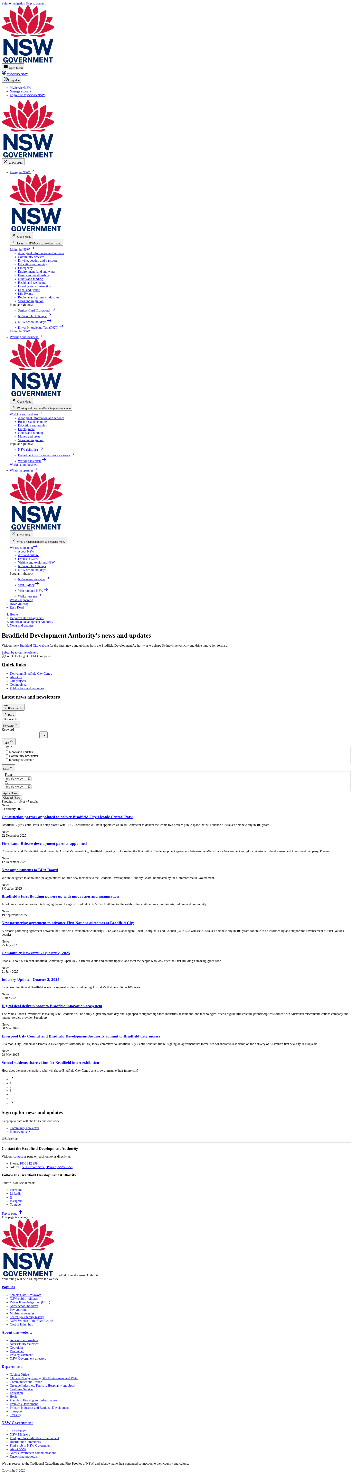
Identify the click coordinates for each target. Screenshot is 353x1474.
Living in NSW (22, 249)
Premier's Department (24, 1404)
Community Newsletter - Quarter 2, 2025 (36, 953)
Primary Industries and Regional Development (39, 1407)
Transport (16, 1411)
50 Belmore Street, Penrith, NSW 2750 (47, 1167)
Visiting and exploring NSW (36, 562)
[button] (12, 1079)
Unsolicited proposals (24, 1456)
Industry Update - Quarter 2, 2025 (30, 979)
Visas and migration (31, 301)
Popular (8, 1287)
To (6, 782)
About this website (17, 1332)
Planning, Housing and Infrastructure (33, 1400)
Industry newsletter (21, 760)
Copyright (16, 1347)
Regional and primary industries (38, 297)
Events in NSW (28, 558)
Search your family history (27, 1317)
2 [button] (10, 1087)
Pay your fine (18, 1309)
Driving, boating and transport (37, 260)
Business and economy (33, 421)
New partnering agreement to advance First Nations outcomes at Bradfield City (68, 923)
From (8, 774)
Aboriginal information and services (41, 253)
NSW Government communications (33, 1453)
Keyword (8, 729)
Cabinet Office (19, 1374)
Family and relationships (33, 275)
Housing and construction (34, 286)
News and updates (21, 752)
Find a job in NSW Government (30, 1445)
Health (14, 1396)
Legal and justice (29, 290)
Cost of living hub (21, 1324)
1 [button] (10, 1083)
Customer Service (21, 1389)
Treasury (15, 1415)
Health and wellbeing (32, 282)
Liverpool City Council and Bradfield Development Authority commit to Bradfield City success (81, 1036)
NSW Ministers (20, 1434)
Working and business (26, 414)
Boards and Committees (25, 1442)
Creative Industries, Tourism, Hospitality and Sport (42, 1385)
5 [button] (10, 1098)
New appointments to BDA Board (30, 870)
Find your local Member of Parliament (34, 1438)
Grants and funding (30, 279)
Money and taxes (29, 436)
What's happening (24, 547)
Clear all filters (11, 797)
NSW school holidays (32, 570)
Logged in (14, 80)
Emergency (25, 268)
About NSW (26, 551)
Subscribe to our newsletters (20, 652)
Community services (31, 257)
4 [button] (10, 1094)
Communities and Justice (26, 1382)
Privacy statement (21, 1355)
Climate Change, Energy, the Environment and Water (44, 1378)
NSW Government (17, 1423)
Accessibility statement (24, 1344)
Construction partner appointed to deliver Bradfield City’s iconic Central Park (67, 817)
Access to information (24, 1340)
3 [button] (10, 1090)
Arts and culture (28, 555)
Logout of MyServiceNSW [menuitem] (27, 95)
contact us (19, 1156)
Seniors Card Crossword (25, 1295)
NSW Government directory (28, 1358)
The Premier (18, 1430)
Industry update (20, 1131)
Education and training (32, 264)
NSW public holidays (32, 566)
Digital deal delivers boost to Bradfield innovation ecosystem (52, 1006)
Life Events (25, 293)
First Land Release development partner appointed (44, 843)
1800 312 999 (29, 1163)
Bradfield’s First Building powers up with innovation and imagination (60, 896)
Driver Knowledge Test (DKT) (30, 1302)
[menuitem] (20, 87)
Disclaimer (17, 1351)
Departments (12, 1366)
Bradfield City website (34, 645)
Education (16, 1393)
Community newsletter (23, 756)
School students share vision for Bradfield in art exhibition (50, 1062)
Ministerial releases (22, 1313)
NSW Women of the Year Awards (31, 1320)
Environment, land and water (36, 271)
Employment (26, 429)
